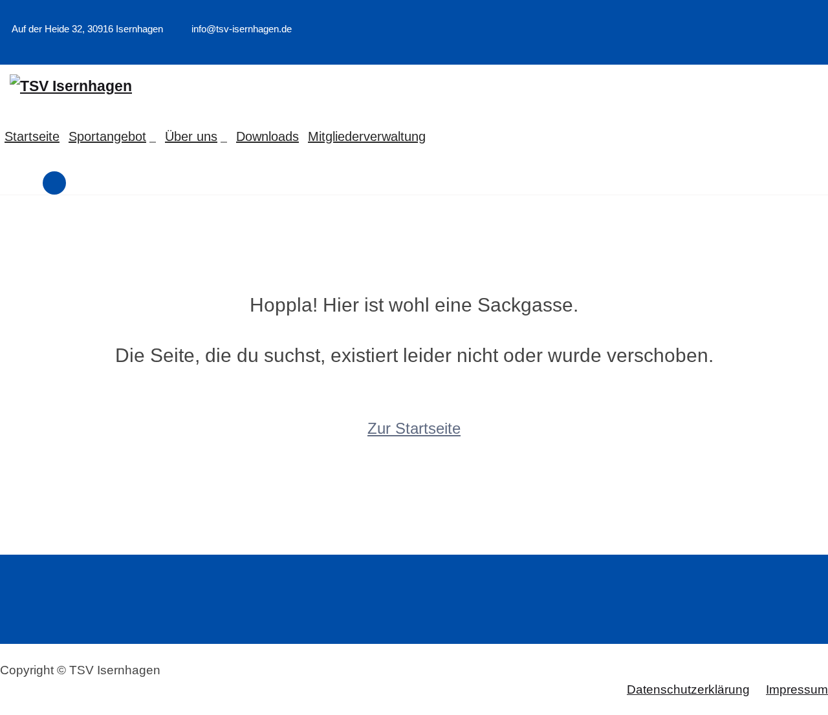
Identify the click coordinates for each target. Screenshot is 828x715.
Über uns (191, 136)
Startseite (32, 136)
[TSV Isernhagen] (71, 86)
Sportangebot (107, 136)
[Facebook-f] (807, 48)
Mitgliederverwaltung (367, 136)
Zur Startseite (414, 428)
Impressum (797, 689)
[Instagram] (824, 48)
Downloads (267, 136)
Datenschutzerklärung (688, 689)
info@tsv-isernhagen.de (240, 28)
